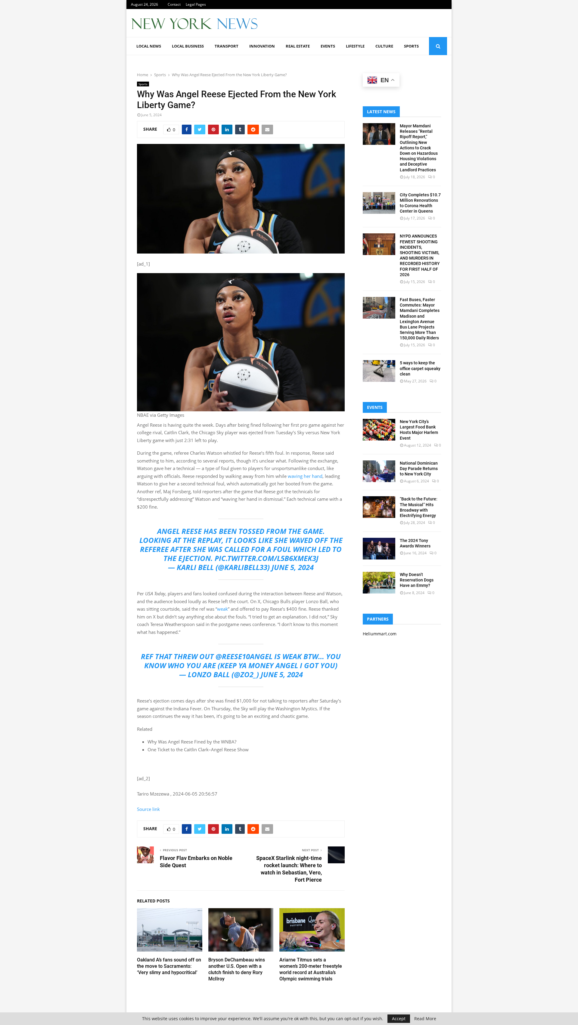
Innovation (262, 46)
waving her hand (305, 476)
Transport (226, 46)
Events (328, 46)
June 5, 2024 (293, 567)
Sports (411, 46)
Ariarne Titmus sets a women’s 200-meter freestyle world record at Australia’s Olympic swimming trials (310, 969)
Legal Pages (196, 4)
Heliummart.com (379, 634)
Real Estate (298, 46)
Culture (384, 46)
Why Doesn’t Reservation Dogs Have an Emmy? (417, 580)
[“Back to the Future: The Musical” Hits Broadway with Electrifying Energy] (379, 507)
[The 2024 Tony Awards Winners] (379, 548)
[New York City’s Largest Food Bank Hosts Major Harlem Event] (379, 430)
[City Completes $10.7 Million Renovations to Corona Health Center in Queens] (379, 203)
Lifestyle (355, 46)
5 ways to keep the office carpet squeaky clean (420, 368)
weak (222, 609)
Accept (399, 1018)
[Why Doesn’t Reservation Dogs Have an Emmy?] (379, 583)
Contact (174, 4)
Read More (425, 1019)
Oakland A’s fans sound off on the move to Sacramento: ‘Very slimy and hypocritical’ (169, 966)
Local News (148, 46)
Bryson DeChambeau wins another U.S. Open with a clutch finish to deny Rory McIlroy (236, 969)
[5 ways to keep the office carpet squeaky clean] (379, 371)
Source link (148, 809)
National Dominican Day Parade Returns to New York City (419, 468)
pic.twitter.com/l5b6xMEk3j (267, 558)
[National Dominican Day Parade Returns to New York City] (379, 471)
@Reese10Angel (244, 656)
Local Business (188, 46)
